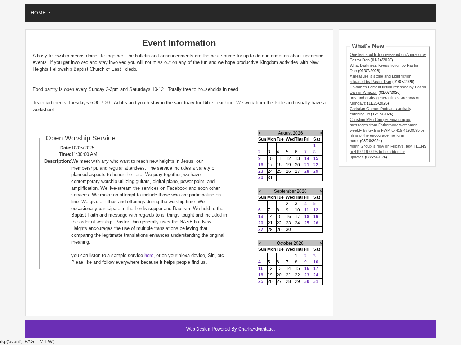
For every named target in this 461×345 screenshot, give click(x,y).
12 (315, 210)
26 (315, 223)
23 (260, 171)
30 (260, 177)
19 (315, 216)
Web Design (198, 329)
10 (315, 262)
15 (315, 158)
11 (306, 210)
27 (260, 229)
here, (149, 255)
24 (315, 275)
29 (315, 171)
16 (260, 164)
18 (306, 216)
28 (306, 171)
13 (260, 216)
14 (306, 158)
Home (42, 14)
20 (260, 223)
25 (306, 223)
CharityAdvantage (256, 329)
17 (315, 268)
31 (315, 281)
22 (315, 164)
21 (306, 164)
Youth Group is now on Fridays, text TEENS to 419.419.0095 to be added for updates (388, 151)
